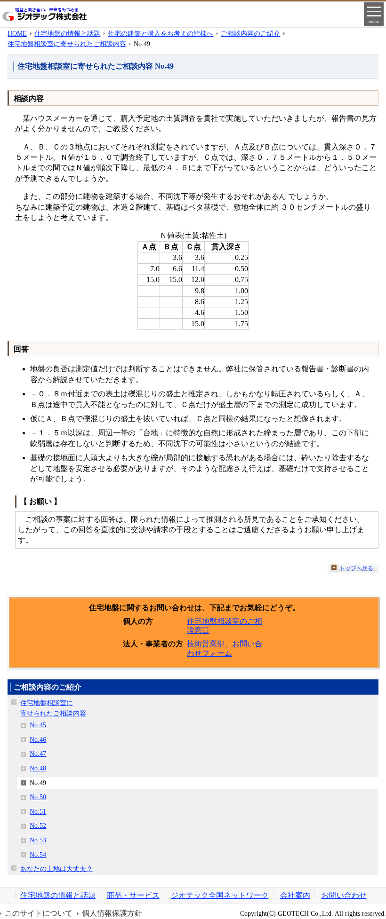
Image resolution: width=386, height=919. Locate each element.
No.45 (38, 725)
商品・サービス (133, 895)
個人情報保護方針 (112, 913)
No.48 (38, 768)
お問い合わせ (344, 895)
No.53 (38, 840)
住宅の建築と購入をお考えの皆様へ (160, 33)
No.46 (38, 739)
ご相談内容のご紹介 (250, 33)
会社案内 (295, 895)
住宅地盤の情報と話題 (67, 33)
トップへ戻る (356, 568)
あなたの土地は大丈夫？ (56, 868)
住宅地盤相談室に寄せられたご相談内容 (67, 43)
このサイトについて (38, 913)
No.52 (38, 825)
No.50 (38, 797)
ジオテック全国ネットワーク (220, 895)
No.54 (38, 854)
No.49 (38, 782)
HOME (17, 33)
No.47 (38, 753)
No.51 (38, 811)
